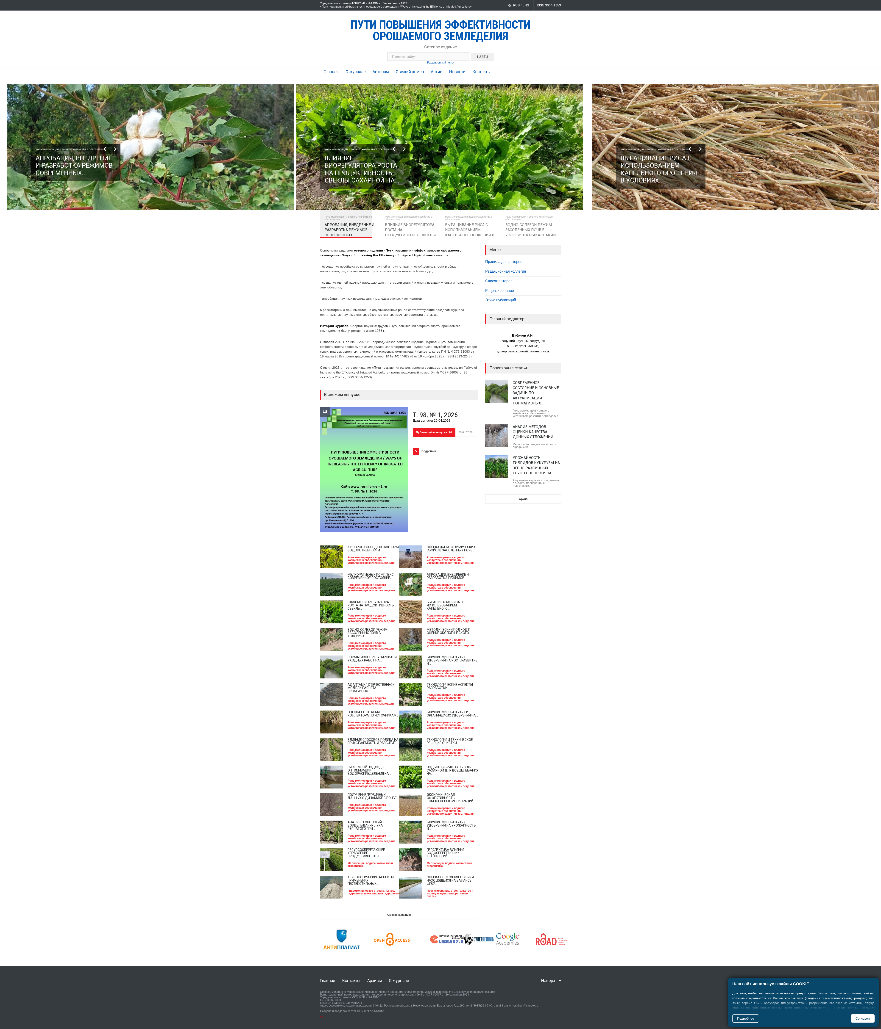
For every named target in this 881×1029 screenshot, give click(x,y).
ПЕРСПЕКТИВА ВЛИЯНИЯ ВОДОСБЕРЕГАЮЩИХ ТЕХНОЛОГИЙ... (445, 853)
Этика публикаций (500, 300)
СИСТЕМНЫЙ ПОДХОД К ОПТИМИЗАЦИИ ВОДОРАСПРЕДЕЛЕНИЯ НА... (369, 770)
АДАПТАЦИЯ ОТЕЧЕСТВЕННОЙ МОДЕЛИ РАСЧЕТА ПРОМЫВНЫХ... (371, 688)
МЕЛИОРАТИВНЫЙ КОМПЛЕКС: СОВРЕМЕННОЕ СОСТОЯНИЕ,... (371, 576)
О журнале (356, 71)
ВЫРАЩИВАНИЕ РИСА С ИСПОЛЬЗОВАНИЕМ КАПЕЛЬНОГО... (445, 605)
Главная (331, 71)
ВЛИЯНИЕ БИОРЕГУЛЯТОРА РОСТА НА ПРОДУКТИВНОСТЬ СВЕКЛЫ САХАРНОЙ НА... (73, 169)
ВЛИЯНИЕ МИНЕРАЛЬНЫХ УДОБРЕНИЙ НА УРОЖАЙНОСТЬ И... (451, 825)
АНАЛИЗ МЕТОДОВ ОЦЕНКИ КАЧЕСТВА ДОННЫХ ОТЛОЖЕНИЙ (533, 388)
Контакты (481, 71)
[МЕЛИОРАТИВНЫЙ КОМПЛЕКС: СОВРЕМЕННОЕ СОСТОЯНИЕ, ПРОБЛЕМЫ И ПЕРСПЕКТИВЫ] (331, 584)
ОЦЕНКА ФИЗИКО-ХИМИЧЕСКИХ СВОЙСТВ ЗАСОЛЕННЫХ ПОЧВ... (451, 548)
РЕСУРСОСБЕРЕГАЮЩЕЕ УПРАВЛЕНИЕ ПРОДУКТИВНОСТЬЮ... (366, 853)
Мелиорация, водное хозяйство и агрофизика (370, 865)
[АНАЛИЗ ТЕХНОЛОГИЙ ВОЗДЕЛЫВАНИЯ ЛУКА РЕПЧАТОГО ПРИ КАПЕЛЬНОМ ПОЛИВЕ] (331, 832)
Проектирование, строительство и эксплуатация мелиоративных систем (450, 893)
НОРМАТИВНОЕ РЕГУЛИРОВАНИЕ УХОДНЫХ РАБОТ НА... (373, 659)
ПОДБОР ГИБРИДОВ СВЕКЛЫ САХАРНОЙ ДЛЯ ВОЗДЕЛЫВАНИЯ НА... (452, 770)
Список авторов (499, 281)
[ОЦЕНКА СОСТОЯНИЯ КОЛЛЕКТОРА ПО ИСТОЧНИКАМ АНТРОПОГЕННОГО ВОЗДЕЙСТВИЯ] (331, 722)
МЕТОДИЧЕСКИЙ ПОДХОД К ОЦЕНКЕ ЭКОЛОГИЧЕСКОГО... (449, 631)
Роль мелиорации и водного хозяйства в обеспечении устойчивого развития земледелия (371, 560)
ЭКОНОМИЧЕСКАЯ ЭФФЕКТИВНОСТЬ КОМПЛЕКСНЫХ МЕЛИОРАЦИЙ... (451, 798)
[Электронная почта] (509, 5)
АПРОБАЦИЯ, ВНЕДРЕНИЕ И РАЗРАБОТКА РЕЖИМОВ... (448, 576)
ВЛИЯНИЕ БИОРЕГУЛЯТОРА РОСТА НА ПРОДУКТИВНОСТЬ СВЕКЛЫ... (371, 605)
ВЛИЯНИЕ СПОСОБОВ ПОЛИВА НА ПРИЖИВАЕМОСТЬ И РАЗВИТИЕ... (373, 741)
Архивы (374, 980)
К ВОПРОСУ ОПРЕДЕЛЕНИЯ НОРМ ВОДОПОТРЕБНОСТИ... (373, 548)
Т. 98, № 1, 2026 (435, 415)
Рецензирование (499, 291)
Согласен (863, 1018)
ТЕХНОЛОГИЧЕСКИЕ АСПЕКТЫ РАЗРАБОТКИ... (450, 686)
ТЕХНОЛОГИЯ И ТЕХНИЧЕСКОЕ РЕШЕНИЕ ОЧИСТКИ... (450, 741)
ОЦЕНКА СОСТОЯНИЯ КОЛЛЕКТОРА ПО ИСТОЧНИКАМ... (373, 714)
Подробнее (745, 1018)
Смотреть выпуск (399, 914)
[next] (115, 149)
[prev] (105, 149)
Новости (457, 71)
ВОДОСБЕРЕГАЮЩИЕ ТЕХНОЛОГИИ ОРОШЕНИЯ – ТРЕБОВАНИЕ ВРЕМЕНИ (536, 457)
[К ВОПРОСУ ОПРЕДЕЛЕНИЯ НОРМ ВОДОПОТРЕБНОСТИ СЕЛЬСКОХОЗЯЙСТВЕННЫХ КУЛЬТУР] (331, 556)
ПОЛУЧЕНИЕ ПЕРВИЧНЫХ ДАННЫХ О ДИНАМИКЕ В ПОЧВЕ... (373, 796)
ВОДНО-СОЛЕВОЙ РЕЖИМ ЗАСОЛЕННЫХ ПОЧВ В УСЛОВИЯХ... (368, 633)
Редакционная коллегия (505, 271)
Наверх (548, 980)
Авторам (381, 71)
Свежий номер (410, 71)
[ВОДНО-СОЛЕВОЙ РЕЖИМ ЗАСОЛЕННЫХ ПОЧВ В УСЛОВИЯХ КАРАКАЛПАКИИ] (331, 639)
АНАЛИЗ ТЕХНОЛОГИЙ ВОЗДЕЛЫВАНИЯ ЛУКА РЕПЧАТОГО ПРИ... (365, 825)
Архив (436, 71)
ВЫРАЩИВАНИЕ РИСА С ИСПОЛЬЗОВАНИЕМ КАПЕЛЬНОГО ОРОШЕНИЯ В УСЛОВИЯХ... (363, 169)
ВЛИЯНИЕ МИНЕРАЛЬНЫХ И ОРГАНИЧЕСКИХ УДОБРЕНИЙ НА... (452, 714)
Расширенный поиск (440, 62)
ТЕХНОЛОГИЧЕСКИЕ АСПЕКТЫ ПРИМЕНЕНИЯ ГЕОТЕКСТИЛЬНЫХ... (371, 880)
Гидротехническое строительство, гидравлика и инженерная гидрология (373, 892)
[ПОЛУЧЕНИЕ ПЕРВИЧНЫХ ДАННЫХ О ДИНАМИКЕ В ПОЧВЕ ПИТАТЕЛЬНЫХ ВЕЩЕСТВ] (331, 804)
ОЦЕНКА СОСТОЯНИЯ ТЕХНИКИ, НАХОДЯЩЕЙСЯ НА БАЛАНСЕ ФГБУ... (450, 880)
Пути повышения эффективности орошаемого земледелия (440, 30)
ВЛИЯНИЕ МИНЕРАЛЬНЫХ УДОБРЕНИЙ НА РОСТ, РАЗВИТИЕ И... (452, 660)
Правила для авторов (503, 262)
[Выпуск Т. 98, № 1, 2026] (364, 469)
